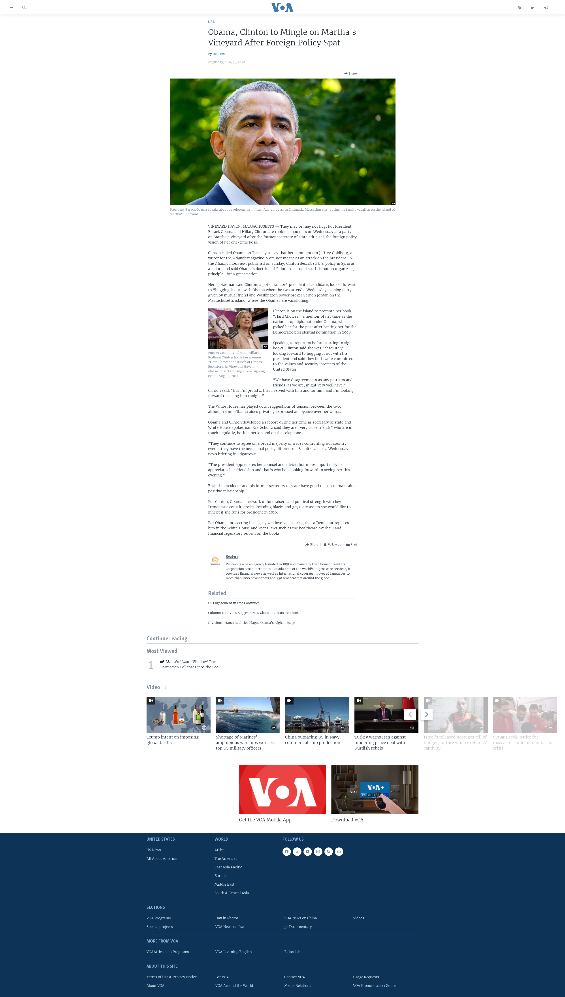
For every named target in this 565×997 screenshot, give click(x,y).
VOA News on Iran (230, 927)
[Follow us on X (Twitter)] (297, 851)
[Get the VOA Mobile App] (282, 789)
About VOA (155, 986)
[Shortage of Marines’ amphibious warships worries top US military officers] (248, 715)
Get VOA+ (223, 977)
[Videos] (532, 7)
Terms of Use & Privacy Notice (172, 977)
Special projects (160, 927)
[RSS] (328, 851)
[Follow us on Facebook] (286, 851)
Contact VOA (294, 977)
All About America (162, 858)
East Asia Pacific (228, 867)
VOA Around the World (234, 986)
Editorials (292, 952)
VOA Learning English (233, 952)
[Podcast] (339, 851)
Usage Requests (366, 977)
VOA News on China (300, 918)
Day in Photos (227, 918)
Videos (358, 918)
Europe (220, 876)
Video (153, 688)
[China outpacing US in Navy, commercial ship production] (317, 715)
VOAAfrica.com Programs (168, 952)
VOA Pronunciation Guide (374, 986)
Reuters (219, 54)
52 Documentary (298, 927)
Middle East (224, 884)
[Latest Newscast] (546, 7)
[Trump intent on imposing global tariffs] (179, 715)
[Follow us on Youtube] (307, 851)
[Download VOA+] (374, 789)
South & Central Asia (232, 893)
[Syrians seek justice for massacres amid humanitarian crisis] (525, 715)
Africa (220, 850)
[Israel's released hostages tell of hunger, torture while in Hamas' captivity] (456, 715)
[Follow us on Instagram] (318, 851)
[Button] (350, 73)
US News (154, 850)
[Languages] (519, 7)
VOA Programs (159, 918)
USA (211, 22)
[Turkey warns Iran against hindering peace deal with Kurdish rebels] (386, 715)
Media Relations (297, 986)
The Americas (226, 858)
